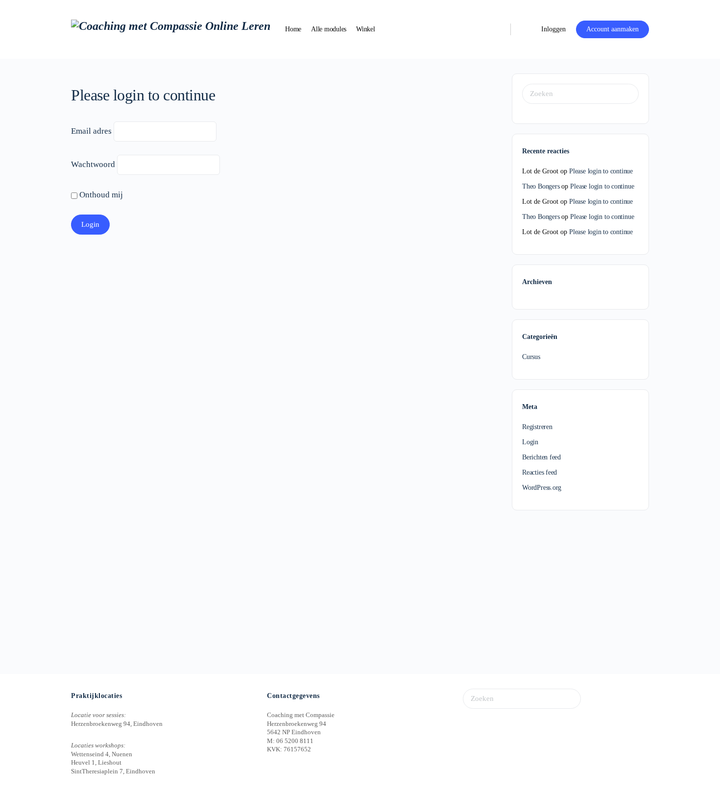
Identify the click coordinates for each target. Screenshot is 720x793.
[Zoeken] (496, 29)
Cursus (531, 356)
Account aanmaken (612, 29)
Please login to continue (601, 171)
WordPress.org (541, 487)
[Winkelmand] (525, 29)
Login (530, 442)
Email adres (91, 131)
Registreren (537, 427)
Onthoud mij (100, 194)
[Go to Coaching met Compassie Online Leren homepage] (170, 28)
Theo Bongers (540, 186)
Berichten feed (541, 457)
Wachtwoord (93, 164)
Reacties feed (539, 472)
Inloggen (553, 29)
